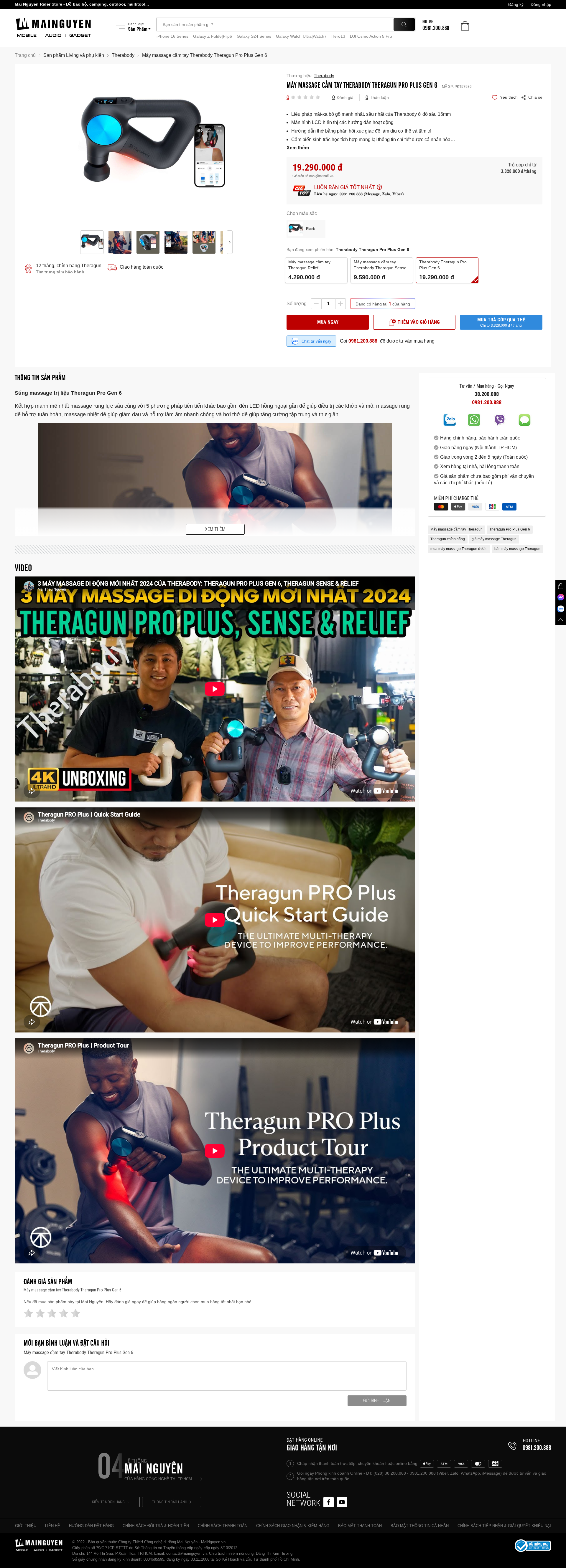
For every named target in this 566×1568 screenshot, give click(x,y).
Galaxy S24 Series (254, 36)
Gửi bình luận (377, 1400)
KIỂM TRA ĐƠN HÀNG (108, 1502)
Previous (73, 147)
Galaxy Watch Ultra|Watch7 (301, 36)
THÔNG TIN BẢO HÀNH (169, 1502)
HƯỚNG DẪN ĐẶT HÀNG (91, 1526)
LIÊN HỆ (52, 1526)
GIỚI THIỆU (25, 1526)
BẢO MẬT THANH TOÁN (360, 1526)
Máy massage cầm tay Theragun (456, 529)
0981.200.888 (362, 340)
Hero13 (338, 36)
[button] (293, 97)
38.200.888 (487, 394)
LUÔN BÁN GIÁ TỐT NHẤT (344, 187)
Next (230, 147)
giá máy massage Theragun (494, 539)
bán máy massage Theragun (517, 549)
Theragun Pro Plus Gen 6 (509, 529)
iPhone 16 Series (172, 36)
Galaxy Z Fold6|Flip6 (212, 36)
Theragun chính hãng (447, 539)
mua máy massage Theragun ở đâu (459, 549)
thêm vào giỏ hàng (418, 322)
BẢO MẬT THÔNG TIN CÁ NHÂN (420, 1526)
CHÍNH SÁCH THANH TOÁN (222, 1526)
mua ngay (327, 322)
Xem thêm (215, 529)
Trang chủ (25, 55)
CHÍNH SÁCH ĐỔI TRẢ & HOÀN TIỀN (156, 1526)
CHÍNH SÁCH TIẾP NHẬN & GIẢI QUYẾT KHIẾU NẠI (504, 1526)
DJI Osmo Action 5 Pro (371, 36)
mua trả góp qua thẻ (501, 322)
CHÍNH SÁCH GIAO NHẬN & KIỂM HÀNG (292, 1526)
